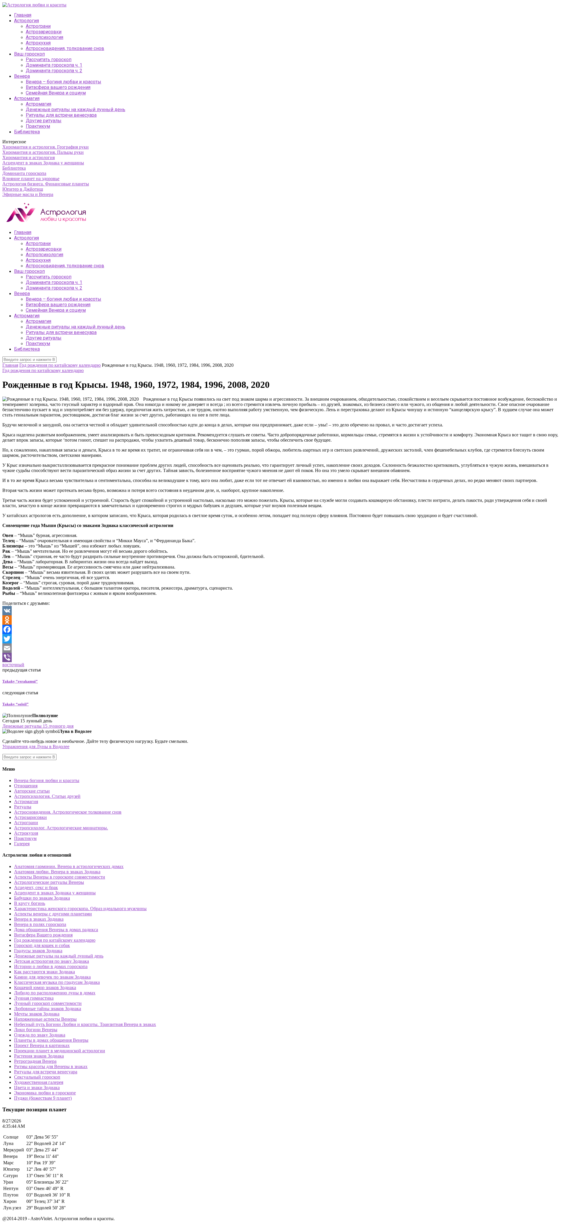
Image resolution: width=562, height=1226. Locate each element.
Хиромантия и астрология (28, 157)
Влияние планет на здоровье (30, 178)
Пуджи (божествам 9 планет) (43, 1098)
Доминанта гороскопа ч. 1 (54, 65)
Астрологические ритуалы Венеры (49, 882)
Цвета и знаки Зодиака (37, 1087)
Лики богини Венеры (35, 1029)
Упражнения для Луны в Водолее (35, 746)
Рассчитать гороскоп (48, 59)
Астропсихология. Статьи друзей (47, 796)
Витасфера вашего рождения (58, 87)
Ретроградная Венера (35, 1061)
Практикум (38, 126)
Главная (22, 15)
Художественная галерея (38, 1082)
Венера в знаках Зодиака (39, 919)
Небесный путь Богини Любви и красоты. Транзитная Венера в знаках (85, 1024)
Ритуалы (22, 806)
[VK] (281, 610)
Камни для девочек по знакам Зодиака (52, 976)
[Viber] (281, 657)
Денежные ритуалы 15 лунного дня (37, 726)
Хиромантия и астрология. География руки (45, 146)
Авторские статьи (32, 790)
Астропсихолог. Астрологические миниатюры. (61, 827)
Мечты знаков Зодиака (36, 1013)
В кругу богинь (29, 903)
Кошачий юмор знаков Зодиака (45, 987)
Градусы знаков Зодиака (38, 950)
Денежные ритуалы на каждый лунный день (75, 109)
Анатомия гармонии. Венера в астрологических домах (69, 866)
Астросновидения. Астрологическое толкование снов (67, 812)
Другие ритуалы (43, 120)
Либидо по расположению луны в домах (54, 992)
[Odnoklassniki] (281, 620)
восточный (13, 664)
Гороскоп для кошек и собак (42, 945)
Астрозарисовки (43, 32)
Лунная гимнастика (34, 998)
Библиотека (27, 132)
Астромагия (27, 98)
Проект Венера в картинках (42, 1045)
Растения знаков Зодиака (39, 1055)
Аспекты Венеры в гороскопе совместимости (59, 876)
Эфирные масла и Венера (27, 194)
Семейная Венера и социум (56, 93)
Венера (22, 76)
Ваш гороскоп (29, 54)
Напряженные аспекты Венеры (45, 1019)
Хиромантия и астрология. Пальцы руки (43, 152)
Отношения (25, 785)
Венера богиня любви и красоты (46, 780)
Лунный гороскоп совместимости (48, 1003)
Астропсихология (44, 37)
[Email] (281, 648)
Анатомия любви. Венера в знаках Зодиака (57, 871)
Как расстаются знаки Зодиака (44, 971)
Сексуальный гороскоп (37, 1077)
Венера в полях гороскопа (40, 924)
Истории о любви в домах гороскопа (51, 966)
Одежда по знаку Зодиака (39, 1034)
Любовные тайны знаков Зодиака (47, 1008)
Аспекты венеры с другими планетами (53, 913)
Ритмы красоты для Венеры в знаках (51, 1066)
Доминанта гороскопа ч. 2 (54, 70)
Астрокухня (38, 43)
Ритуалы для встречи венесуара (61, 115)
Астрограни (38, 26)
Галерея (22, 843)
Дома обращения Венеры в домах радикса (56, 929)
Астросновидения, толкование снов (65, 48)
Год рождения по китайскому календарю (60, 365)
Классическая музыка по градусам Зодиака (57, 982)
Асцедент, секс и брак (36, 887)
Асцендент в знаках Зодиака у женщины (43, 162)
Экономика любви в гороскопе (45, 1092)
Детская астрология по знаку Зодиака (51, 961)
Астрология (26, 20)
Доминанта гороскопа (24, 173)
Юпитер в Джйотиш (22, 189)
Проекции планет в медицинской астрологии (59, 1050)
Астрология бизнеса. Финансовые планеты (45, 183)
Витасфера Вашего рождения (43, 934)
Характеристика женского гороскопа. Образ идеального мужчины (80, 908)
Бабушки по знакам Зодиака (42, 898)
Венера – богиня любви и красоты (63, 82)
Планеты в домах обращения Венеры (51, 1040)
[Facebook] (281, 629)
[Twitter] (281, 638)
